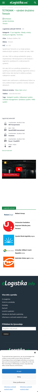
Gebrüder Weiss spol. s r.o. (24, 258)
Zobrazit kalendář (7, 150)
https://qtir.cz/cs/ (21, 90)
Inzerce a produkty (8, 302)
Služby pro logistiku (9, 35)
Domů (3, 7)
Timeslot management (10, 99)
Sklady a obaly (26, 32)
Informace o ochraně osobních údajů (14, 317)
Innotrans (11, 135)
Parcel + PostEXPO (14, 141)
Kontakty (5, 305)
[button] (35, 353)
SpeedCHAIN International (17, 130)
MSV (10, 146)
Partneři (4, 308)
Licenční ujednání (8, 311)
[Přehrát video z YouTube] (19, 169)
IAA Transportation (14, 125)
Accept (19, 371)
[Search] (35, 2)
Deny (19, 377)
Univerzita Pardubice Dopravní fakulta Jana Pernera (22, 225)
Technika (20, 35)
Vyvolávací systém (25, 99)
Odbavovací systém (26, 97)
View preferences (19, 382)
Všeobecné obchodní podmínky (12, 314)
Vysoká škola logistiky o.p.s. (25, 236)
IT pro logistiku (15, 32)
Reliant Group (20, 213)
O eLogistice (6, 299)
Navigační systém (13, 97)
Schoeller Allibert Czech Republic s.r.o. (23, 251)
